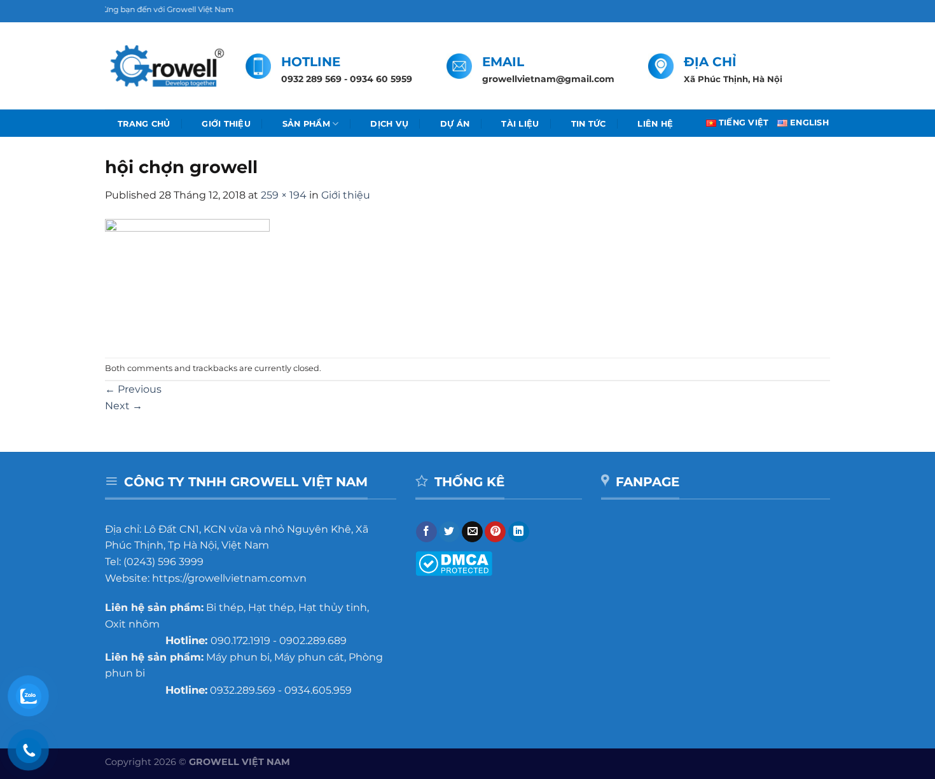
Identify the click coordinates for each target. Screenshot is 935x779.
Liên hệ (655, 124)
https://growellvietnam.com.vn (229, 578)
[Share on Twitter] (449, 532)
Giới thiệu (226, 124)
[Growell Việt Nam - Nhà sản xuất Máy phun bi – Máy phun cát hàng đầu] (165, 66)
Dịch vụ (389, 124)
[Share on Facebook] (426, 532)
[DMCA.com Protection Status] (453, 562)
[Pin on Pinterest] (495, 532)
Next (123, 406)
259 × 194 (284, 195)
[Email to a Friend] (472, 532)
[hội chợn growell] (187, 280)
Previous (133, 389)
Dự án (454, 124)
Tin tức (588, 124)
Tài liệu (520, 124)
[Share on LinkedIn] (518, 532)
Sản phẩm (306, 124)
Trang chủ (144, 124)
